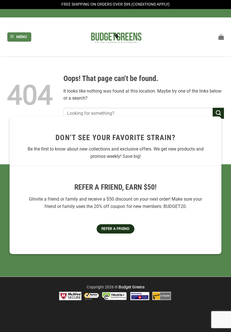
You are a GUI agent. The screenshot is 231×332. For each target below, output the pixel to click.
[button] (19, 37)
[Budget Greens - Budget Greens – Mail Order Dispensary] (115, 37)
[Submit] (218, 113)
